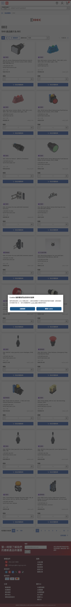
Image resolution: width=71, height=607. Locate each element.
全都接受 (22, 309)
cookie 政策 (34, 303)
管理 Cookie (49, 309)
